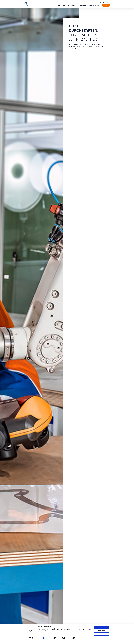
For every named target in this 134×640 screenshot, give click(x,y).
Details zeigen (79, 637)
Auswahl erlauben (101, 630)
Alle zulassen (101, 627)
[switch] (54, 638)
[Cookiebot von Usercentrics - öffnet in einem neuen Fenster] (30, 638)
